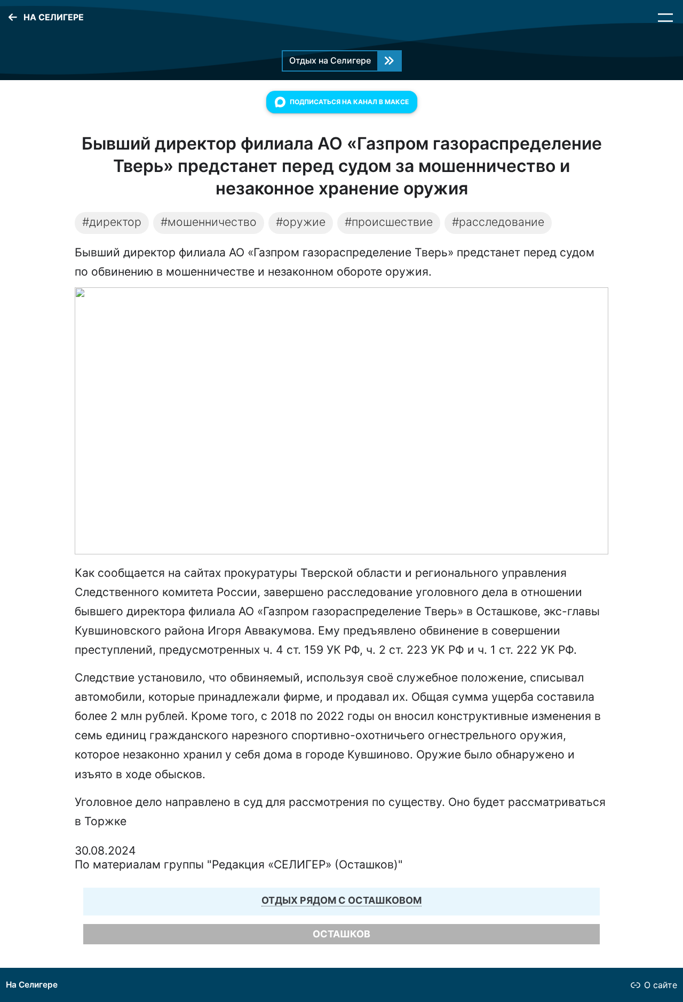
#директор (111, 222)
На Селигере (32, 985)
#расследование (498, 222)
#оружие (300, 222)
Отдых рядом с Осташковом (341, 900)
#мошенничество (209, 222)
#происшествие (389, 222)
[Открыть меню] (665, 17)
